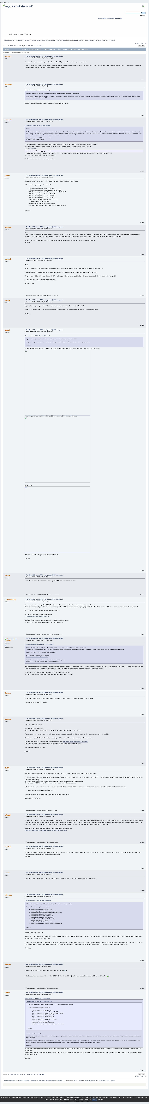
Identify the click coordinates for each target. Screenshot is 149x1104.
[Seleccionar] (32, 148)
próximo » (143, 43)
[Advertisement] (74, 28)
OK (94, 1099)
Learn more (100, 1099)
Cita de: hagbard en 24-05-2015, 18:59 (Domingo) (38, 90)
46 (24, 45)
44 (20, 45)
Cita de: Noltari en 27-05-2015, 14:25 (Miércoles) (38, 900)
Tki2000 (80, 40)
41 (16, 45)
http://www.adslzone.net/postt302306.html (75, 741)
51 (33, 45)
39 (12, 45)
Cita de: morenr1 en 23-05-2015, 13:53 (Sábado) (37, 125)
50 (31, 45)
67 (37, 45)
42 (17, 45)
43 (19, 45)
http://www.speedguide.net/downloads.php (37, 616)
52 (34, 45)
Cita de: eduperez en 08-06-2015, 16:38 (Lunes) (37, 998)
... (9, 45)
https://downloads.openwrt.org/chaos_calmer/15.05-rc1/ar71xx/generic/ (46, 830)
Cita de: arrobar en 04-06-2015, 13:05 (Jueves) (37, 335)
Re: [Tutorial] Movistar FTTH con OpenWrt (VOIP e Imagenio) (44, 56)
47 (26, 45)
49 (29, 45)
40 (14, 45)
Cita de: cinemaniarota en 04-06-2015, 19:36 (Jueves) (39, 644)
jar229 (75, 40)
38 (11, 45)
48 (28, 45)
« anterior (137, 43)
